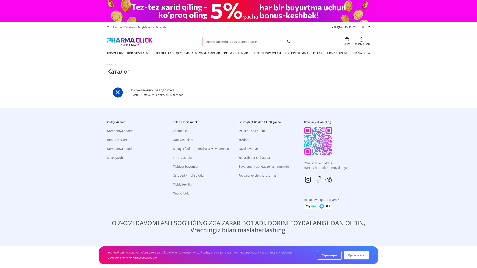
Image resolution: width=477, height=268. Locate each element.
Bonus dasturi (117, 140)
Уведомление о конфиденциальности (132, 257)
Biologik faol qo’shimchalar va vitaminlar (201, 149)
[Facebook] (318, 179)
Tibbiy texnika (182, 184)
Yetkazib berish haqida (254, 158)
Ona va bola (181, 193)
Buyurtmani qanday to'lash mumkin (263, 167)
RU (363, 27)
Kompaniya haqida (120, 131)
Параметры (329, 255)
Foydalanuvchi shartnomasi (257, 175)
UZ (368, 27)
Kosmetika (180, 131)
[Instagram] (308, 179)
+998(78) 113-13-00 (344, 27)
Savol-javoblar (248, 149)
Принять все (356, 255)
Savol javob (115, 158)
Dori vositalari (183, 140)
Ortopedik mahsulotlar (189, 175)
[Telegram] (329, 179)
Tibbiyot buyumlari (186, 167)
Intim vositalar (183, 158)
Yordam (243, 140)
